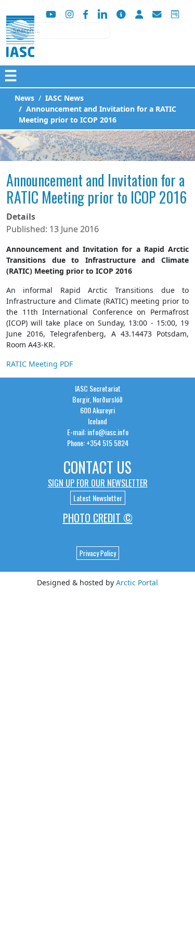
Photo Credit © (98, 518)
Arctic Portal (137, 582)
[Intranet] (139, 14)
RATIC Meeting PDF (39, 364)
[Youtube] (51, 14)
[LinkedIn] (102, 14)
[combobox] (58, 30)
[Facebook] (85, 14)
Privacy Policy (98, 553)
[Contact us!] (157, 14)
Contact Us (97, 467)
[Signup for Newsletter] (121, 14)
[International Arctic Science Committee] (20, 47)
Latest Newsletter (97, 497)
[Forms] (175, 14)
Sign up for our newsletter (98, 483)
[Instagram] (69, 14)
